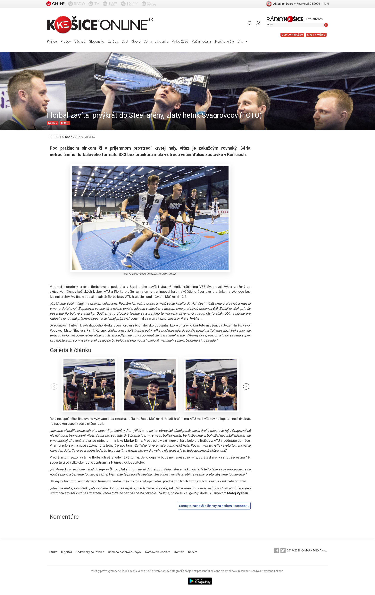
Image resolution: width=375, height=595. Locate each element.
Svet (125, 41)
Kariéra (192, 552)
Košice (52, 41)
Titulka (53, 552)
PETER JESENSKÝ (61, 136)
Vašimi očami (201, 41)
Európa (113, 41)
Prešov (66, 41)
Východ (79, 41)
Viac (241, 41)
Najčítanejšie (224, 41)
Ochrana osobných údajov (124, 552)
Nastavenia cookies (158, 552)
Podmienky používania (90, 552)
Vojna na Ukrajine (156, 41)
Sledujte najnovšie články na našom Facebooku (214, 506)
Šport (136, 41)
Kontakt (179, 552)
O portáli (66, 552)
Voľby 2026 (180, 41)
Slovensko (96, 41)
